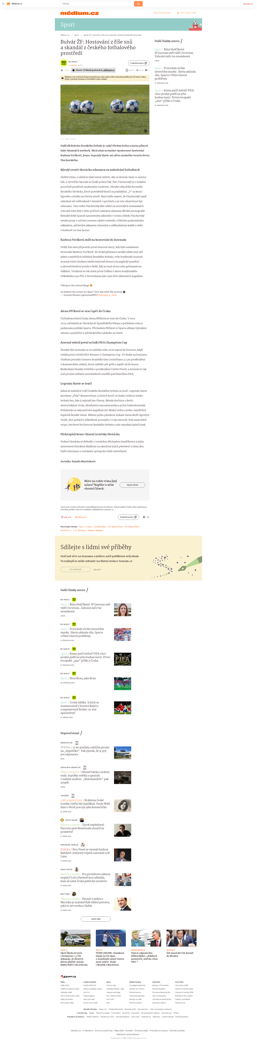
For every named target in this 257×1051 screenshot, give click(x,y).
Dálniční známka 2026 (184, 989)
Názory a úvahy (70, 825)
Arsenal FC (65, 530)
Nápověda (119, 1030)
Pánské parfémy (181, 1017)
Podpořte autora (136, 63)
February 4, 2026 (108, 295)
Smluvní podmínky (104, 1030)
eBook (131, 70)
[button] (105, 110)
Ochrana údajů (141, 1030)
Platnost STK (180, 1003)
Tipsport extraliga (113, 992)
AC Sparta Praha (115, 527)
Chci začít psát (188, 13)
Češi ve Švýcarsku (159, 996)
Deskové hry (146, 1017)
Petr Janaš (72, 820)
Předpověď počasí (116, 1009)
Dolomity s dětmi (159, 1003)
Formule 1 (110, 999)
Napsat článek (132, 485)
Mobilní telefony (92, 1017)
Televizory (156, 1017)
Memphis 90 (67, 743)
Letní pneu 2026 (181, 985)
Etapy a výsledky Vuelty (92, 989)
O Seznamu (87, 1030)
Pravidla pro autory (159, 1030)
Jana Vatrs (66, 869)
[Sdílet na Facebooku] (144, 517)
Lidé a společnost (71, 800)
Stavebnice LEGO (107, 1017)
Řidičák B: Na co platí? (184, 996)
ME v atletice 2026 (113, 996)
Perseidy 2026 (130, 1009)
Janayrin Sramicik (70, 767)
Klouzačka (135, 1013)
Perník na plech (135, 1003)
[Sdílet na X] (148, 517)
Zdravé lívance (135, 992)
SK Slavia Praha (132, 527)
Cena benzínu (142, 1009)
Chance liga (111, 985)
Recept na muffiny (136, 989)
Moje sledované (162, 13)
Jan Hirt (86, 992)
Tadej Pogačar (89, 996)
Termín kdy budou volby (70, 996)
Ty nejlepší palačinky (137, 985)
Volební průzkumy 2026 (70, 989)
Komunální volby (67, 1003)
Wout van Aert (89, 999)
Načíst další (95, 919)
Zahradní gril (167, 1013)
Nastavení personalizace (128, 1034)
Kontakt (129, 1030)
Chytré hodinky (168, 1017)
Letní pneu (135, 1017)
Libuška (65, 796)
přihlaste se (108, 70)
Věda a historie (70, 772)
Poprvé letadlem (158, 989)
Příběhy (65, 748)
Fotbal (89, 527)
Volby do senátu (67, 999)
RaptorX (65, 894)
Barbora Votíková (95, 530)
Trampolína (115, 1013)
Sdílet (141, 70)
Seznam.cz (248, 4)
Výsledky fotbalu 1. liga (115, 989)
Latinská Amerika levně (161, 999)
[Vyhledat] (138, 3)
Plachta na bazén (103, 1013)
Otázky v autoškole (182, 999)
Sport (81, 527)
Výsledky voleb (66, 992)
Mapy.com (103, 1009)
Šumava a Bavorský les (161, 992)
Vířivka (176, 1013)
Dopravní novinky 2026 (184, 992)
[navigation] (3, 4)
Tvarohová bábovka (136, 996)
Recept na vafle (135, 999)
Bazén (91, 1013)
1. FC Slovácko (79, 530)
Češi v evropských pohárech (161, 1009)
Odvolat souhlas (177, 1030)
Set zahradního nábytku (150, 1013)
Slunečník (126, 1013)
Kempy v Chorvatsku (160, 985)
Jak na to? (97, 569)
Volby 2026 (65, 985)
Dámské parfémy (123, 1017)
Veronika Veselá (69, 845)
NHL (108, 1003)
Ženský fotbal (100, 527)
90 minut (73, 62)
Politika (65, 850)
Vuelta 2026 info (89, 985)
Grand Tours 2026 (90, 1003)
